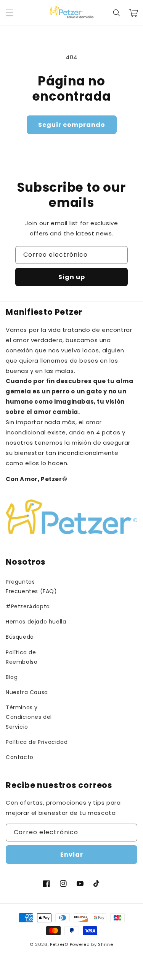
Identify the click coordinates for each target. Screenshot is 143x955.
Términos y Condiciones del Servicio (29, 717)
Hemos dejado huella (36, 621)
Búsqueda (20, 637)
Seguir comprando (71, 124)
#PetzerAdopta (28, 606)
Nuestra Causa (27, 692)
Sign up (71, 277)
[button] (9, 13)
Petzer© (59, 944)
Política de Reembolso (21, 657)
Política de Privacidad (36, 742)
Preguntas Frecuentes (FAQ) (31, 586)
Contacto (20, 757)
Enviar (71, 854)
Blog (12, 677)
